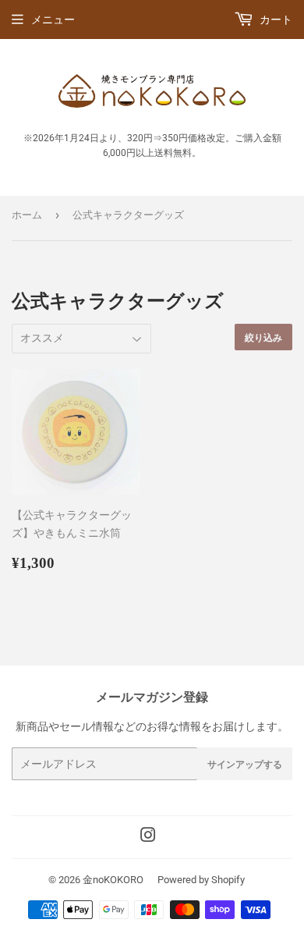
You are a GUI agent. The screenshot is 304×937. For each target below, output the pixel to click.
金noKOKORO (113, 880)
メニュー (53, 19)
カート (274, 19)
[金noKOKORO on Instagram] (148, 837)
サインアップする (244, 764)
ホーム (27, 215)
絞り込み (263, 337)
